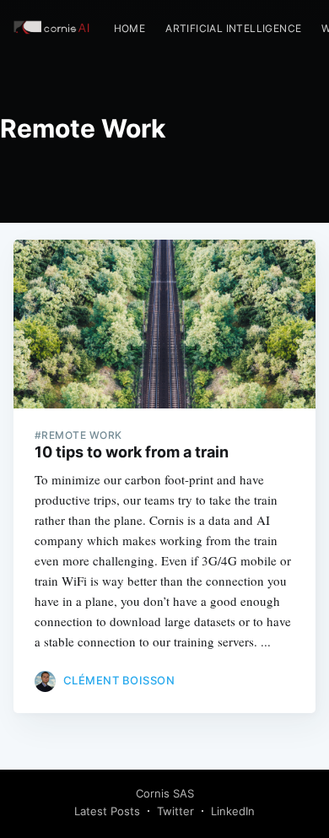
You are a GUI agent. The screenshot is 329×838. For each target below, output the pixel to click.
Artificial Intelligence (233, 28)
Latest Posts (107, 811)
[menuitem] (130, 28)
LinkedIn (233, 811)
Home (130, 28)
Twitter (175, 811)
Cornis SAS (165, 793)
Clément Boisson (119, 680)
